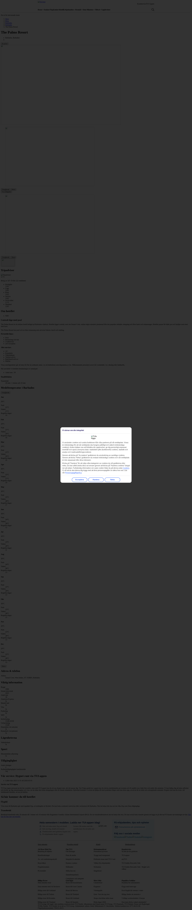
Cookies (126, 468)
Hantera (96, 480)
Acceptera (79, 480)
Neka (112, 480)
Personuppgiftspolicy (73, 473)
